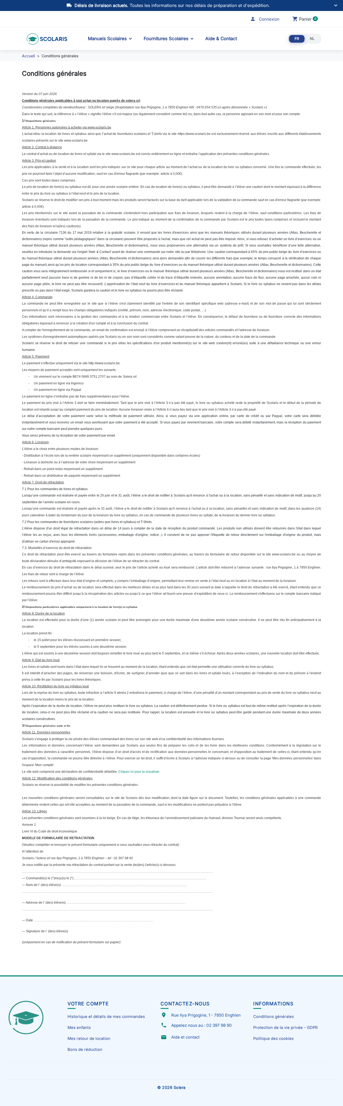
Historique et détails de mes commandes (106, 1016)
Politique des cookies (273, 1038)
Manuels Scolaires (107, 38)
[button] (265, 19)
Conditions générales (273, 1016)
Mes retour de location (89, 1038)
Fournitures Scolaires (166, 38)
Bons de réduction (85, 1049)
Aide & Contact (221, 38)
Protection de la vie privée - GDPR (285, 1027)
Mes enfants (79, 1027)
